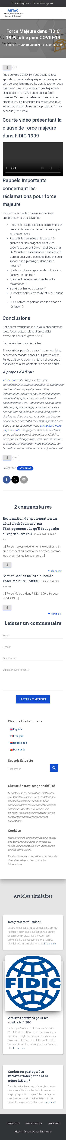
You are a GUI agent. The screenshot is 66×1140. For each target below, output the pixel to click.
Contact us (13, 1123)
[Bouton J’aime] (7, 67)
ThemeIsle (45, 1131)
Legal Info (53, 1123)
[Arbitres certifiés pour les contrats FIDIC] (33, 983)
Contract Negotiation (21, 3)
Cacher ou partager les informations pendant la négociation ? (28, 1075)
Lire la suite (50, 943)
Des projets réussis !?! (24, 922)
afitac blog (25, 468)
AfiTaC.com (10, 380)
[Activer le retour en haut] (59, 1133)
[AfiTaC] (15, 13)
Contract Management (43, 3)
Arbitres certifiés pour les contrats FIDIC (28, 1020)
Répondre (56, 571)
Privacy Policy (34, 1123)
